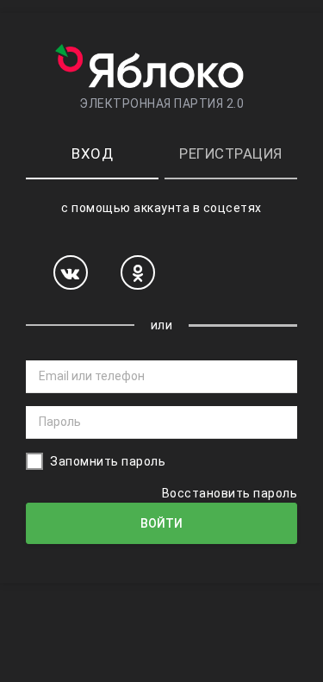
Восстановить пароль (230, 493)
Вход (92, 153)
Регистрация (231, 153)
